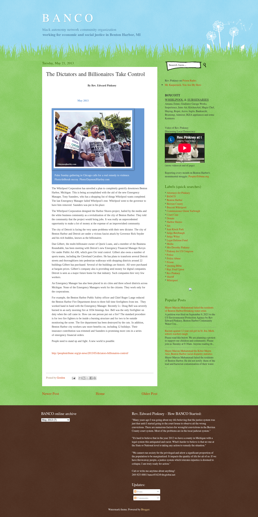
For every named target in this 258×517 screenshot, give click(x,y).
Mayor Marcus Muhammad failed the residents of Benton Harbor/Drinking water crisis (189, 309)
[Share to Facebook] (91, 378)
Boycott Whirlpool (176, 207)
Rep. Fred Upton (175, 269)
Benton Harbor (174, 200)
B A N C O (67, 17)
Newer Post (50, 393)
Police (170, 255)
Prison (170, 262)
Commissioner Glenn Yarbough (183, 211)
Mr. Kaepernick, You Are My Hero (183, 85)
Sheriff (170, 276)
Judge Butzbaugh (176, 233)
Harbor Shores (174, 222)
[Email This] (80, 378)
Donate (170, 218)
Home (100, 393)
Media (170, 244)
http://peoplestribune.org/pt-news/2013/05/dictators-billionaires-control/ (90, 353)
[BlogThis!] (84, 378)
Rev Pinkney (173, 273)
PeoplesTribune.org (198, 176)
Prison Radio (189, 80)
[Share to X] (87, 378)
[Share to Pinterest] (95, 378)
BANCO (171, 196)
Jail (168, 225)
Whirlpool (172, 280)
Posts (139, 491)
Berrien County (175, 203)
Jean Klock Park (175, 229)
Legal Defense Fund (177, 240)
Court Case (172, 214)
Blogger (145, 509)
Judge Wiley (173, 236)
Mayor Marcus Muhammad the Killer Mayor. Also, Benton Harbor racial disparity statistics (188, 352)
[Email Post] (73, 377)
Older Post (149, 393)
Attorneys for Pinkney (178, 193)
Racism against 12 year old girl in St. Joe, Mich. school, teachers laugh (189, 332)
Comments (142, 498)
